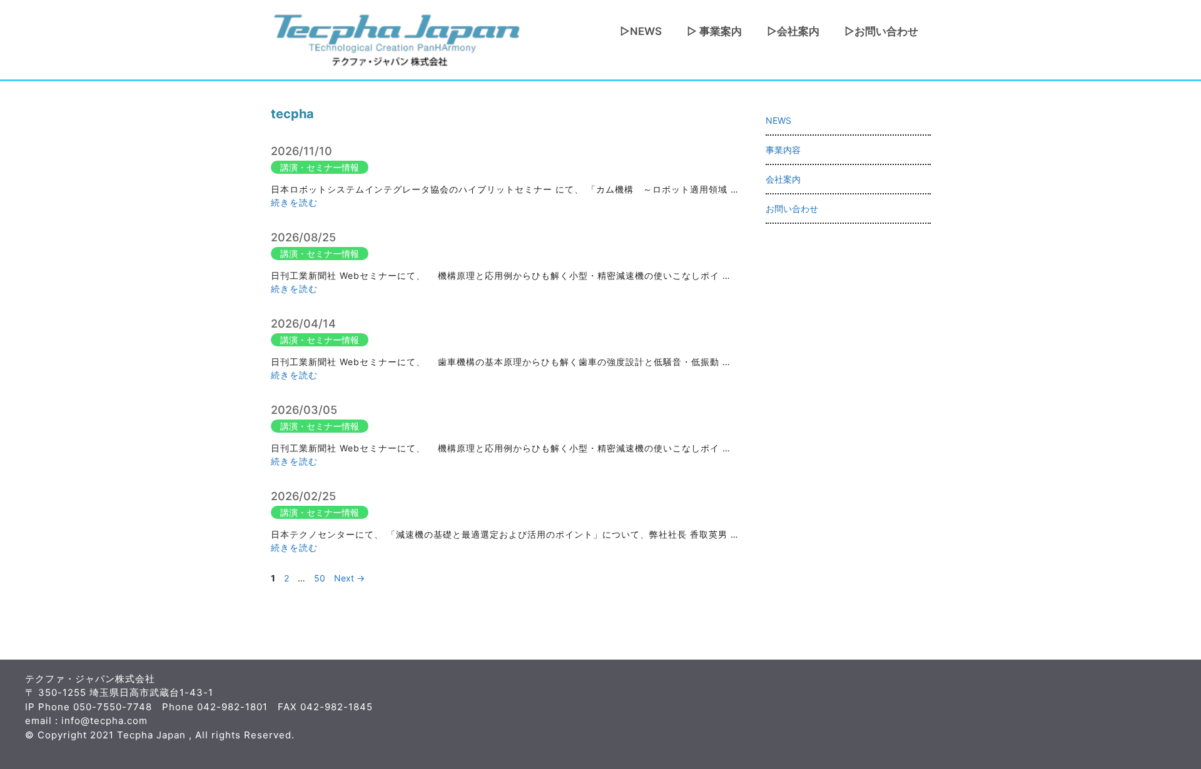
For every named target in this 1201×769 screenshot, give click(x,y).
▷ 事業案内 (714, 31)
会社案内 (783, 179)
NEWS (778, 120)
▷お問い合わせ (881, 31)
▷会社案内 (793, 31)
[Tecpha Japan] (396, 38)
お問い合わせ (792, 208)
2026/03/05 (304, 409)
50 (320, 578)
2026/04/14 (303, 323)
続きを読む (294, 202)
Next (349, 578)
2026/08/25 (303, 237)
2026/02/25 (303, 496)
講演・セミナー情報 (319, 167)
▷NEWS (641, 31)
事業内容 (783, 149)
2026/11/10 (301, 151)
